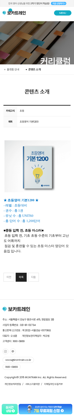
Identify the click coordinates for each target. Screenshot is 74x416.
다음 (33, 277)
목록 (21, 277)
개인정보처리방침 (12, 384)
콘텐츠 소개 (34, 69)
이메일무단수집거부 (53, 384)
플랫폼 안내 (13, 69)
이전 (9, 277)
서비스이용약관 (32, 384)
